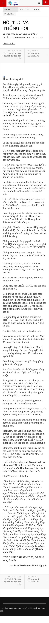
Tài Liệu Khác (9, 14)
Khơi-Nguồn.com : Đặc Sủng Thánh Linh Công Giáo (27, 608)
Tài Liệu (36, 9)
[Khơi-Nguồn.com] (13, 3)
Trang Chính (24, 9)
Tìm (45, 2)
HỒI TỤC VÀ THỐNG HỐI (16, 25)
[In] (24, 77)
